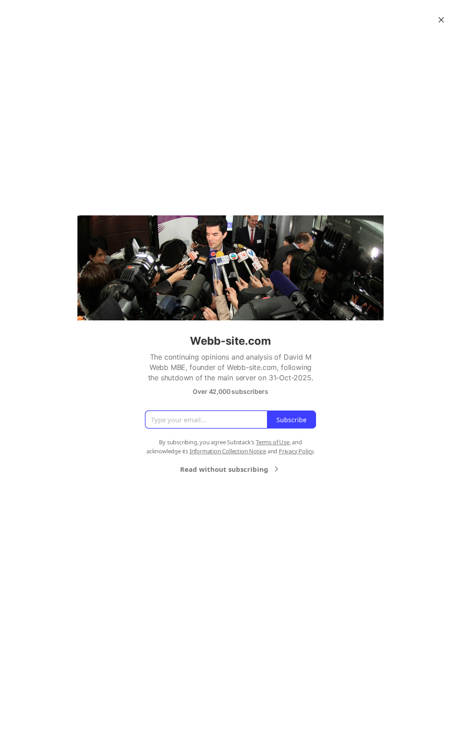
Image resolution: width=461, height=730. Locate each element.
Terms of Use (272, 442)
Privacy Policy (296, 451)
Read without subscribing (224, 469)
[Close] (441, 20)
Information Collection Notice (228, 451)
